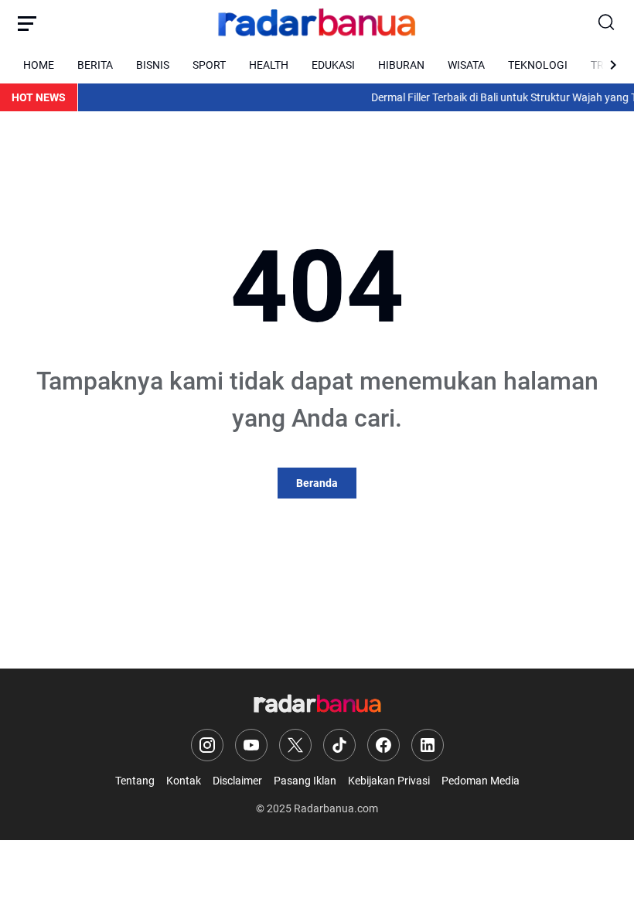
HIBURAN (401, 65)
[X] (295, 745)
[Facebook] (383, 745)
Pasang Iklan (305, 780)
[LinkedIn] (427, 745)
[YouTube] (251, 745)
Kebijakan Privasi (389, 780)
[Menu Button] (27, 23)
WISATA (466, 65)
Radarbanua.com (336, 808)
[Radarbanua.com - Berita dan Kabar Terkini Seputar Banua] (317, 23)
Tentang (135, 780)
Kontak (183, 780)
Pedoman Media (480, 780)
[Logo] (317, 704)
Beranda (317, 483)
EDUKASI (333, 65)
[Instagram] (207, 745)
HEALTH (268, 65)
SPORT (209, 65)
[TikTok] (339, 745)
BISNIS (152, 65)
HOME (38, 65)
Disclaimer (237, 780)
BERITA (95, 65)
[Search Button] (606, 23)
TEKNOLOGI (538, 65)
